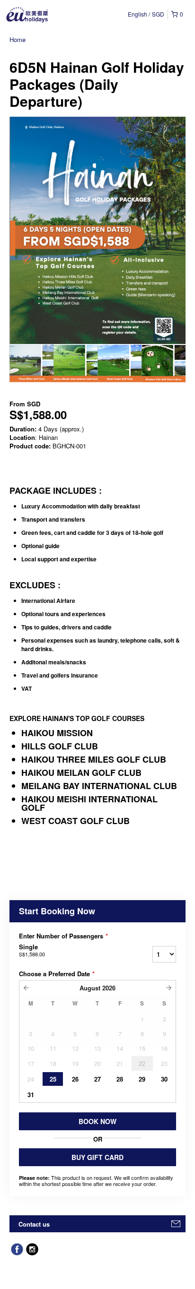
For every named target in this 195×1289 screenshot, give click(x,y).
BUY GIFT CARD (97, 1157)
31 (30, 1094)
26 (75, 1078)
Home (17, 39)
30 (164, 1078)
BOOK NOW (97, 1121)
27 (97, 1078)
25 (53, 1078)
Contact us (34, 1224)
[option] (31, 363)
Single (32, 950)
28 (119, 1078)
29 (142, 1078)
